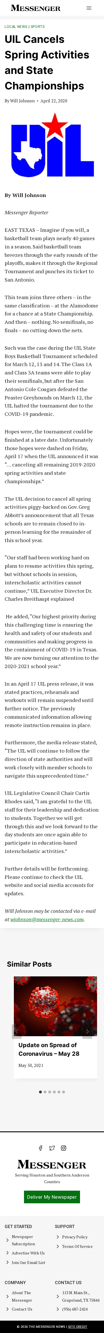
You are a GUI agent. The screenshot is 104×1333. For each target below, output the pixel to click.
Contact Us (22, 1309)
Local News (16, 27)
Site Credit (77, 1327)
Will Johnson (22, 101)
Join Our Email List (28, 1262)
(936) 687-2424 (75, 1309)
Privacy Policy (75, 1237)
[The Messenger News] (36, 8)
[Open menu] (88, 7)
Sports (38, 27)
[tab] (40, 1092)
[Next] (87, 1031)
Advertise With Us (28, 1253)
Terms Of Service (77, 1246)
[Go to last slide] (17, 1031)
